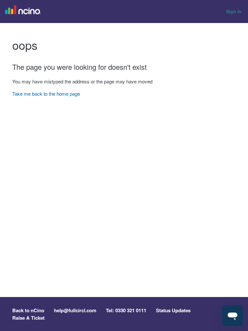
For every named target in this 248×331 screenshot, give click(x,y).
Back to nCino (28, 310)
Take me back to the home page (46, 93)
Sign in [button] (234, 11)
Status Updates (173, 310)
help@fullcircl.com (75, 310)
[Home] (24, 11)
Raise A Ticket (28, 317)
